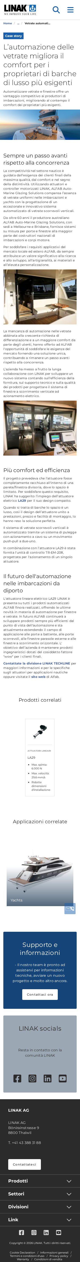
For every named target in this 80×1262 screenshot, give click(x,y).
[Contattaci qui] (70, 908)
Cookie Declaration (22, 1252)
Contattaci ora (40, 995)
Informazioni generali (54, 1252)
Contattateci (24, 1164)
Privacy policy (59, 1256)
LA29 (22, 501)
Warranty (23, 1259)
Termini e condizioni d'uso (27, 1256)
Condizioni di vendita (48, 1259)
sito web (38, 677)
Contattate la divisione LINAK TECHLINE (36, 663)
